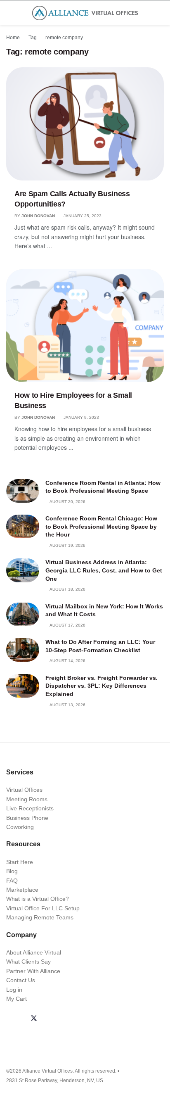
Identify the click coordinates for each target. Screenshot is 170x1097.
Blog (12, 871)
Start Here (19, 862)
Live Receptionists (30, 808)
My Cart (16, 998)
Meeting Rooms (26, 799)
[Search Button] (160, 12)
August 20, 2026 (67, 501)
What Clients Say (28, 961)
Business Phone (27, 817)
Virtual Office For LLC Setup (43, 908)
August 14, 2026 (67, 660)
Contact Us (20, 980)
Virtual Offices (24, 789)
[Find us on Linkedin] (53, 1019)
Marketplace (22, 889)
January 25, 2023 (82, 216)
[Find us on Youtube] (73, 1019)
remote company (64, 37)
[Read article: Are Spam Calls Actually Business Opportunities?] (85, 123)
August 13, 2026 (67, 705)
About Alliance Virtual (33, 952)
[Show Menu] (9, 12)
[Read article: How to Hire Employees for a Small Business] (85, 325)
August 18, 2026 (67, 589)
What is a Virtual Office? (37, 898)
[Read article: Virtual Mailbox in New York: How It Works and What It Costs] (22, 614)
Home (13, 37)
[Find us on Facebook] (14, 1019)
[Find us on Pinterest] (93, 1019)
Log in (14, 989)
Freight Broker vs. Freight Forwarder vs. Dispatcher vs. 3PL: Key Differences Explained (101, 685)
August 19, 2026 (67, 545)
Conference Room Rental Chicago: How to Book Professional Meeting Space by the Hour (101, 526)
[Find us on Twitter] (34, 1019)
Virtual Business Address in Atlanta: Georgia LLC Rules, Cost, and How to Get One (103, 570)
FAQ (12, 880)
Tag (32, 37)
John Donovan (38, 216)
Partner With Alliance (33, 971)
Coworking (20, 827)
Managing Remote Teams (39, 917)
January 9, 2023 (80, 417)
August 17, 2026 (67, 625)
